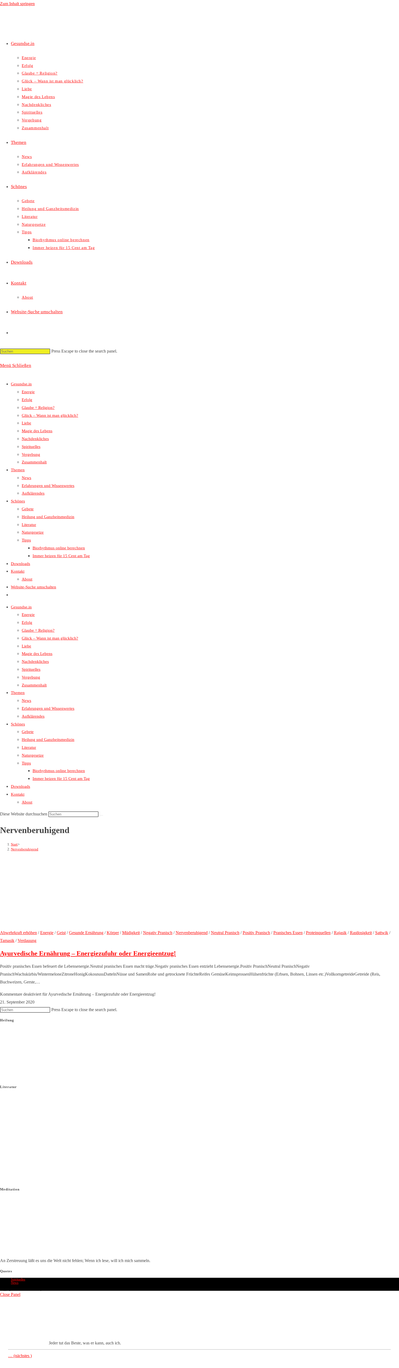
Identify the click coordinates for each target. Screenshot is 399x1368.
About (27, 579)
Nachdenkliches (35, 439)
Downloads (20, 564)
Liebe (26, 423)
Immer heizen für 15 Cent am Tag (61, 556)
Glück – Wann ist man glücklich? (50, 415)
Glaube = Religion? (38, 407)
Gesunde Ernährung (86, 932)
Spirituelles (31, 446)
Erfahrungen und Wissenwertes (48, 485)
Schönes (18, 501)
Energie (28, 392)
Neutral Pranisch (225, 932)
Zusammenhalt (34, 462)
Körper (113, 932)
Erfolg (27, 400)
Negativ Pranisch (157, 932)
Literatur (29, 524)
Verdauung (27, 940)
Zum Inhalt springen (17, 3)
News (26, 478)
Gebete (28, 509)
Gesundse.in (21, 384)
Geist (61, 932)
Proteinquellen (318, 932)
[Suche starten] (101, 815)
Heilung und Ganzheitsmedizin (48, 517)
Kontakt (17, 571)
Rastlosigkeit (361, 932)
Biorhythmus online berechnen (59, 548)
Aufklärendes (33, 493)
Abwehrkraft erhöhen (18, 932)
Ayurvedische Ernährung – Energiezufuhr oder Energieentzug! (88, 953)
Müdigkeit (131, 932)
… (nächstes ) (20, 1355)
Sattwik (381, 932)
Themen (18, 470)
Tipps (26, 540)
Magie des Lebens (37, 431)
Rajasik (340, 932)
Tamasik (7, 940)
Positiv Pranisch (256, 932)
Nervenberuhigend (24, 849)
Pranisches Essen (288, 932)
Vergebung (31, 454)
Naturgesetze (33, 532)
